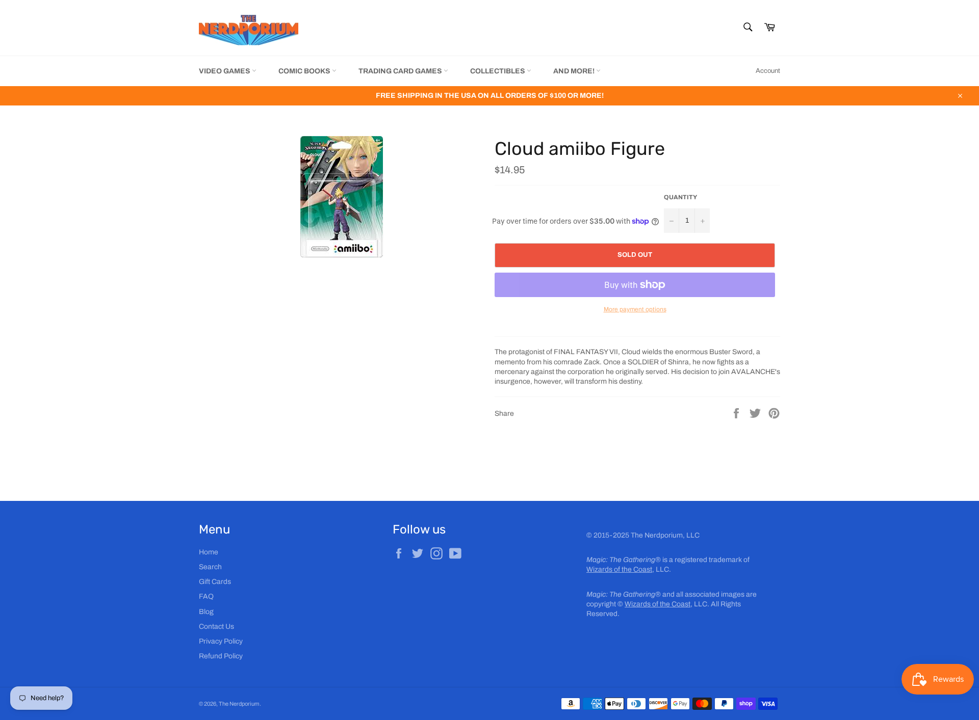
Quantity (680, 197)
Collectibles (498, 71)
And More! (574, 71)
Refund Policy (221, 656)
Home (208, 552)
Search (210, 567)
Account (768, 70)
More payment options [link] (635, 309)
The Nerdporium (239, 704)
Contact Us (216, 626)
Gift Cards (215, 581)
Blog (206, 612)
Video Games (225, 71)
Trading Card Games (401, 71)
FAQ (206, 596)
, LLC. (628, 569)
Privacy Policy (221, 641)
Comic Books (305, 71)
